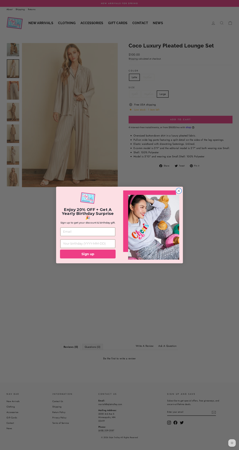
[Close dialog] (179, 191)
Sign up (87, 254)
